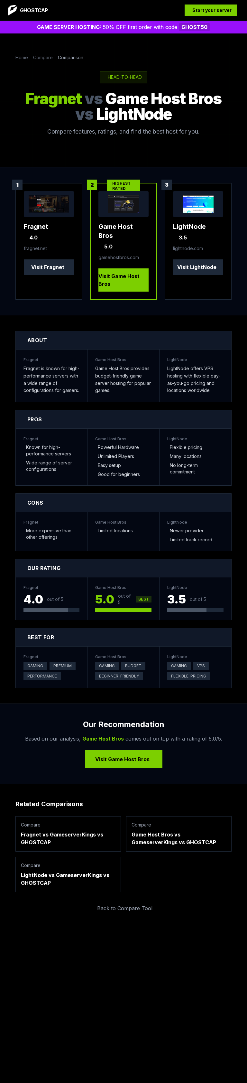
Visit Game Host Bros (119, 280)
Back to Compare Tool (124, 908)
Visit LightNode (196, 267)
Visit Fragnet (47, 267)
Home (21, 57)
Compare (43, 57)
